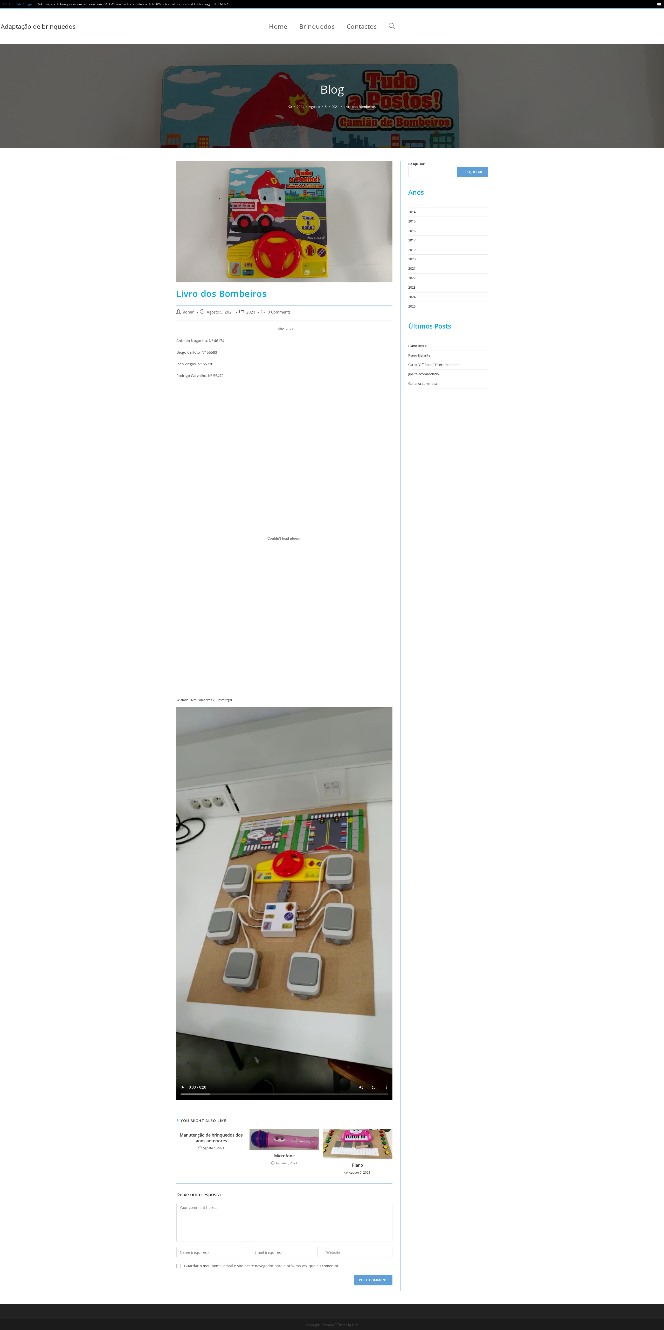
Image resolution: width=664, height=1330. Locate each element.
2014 (412, 212)
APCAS (7, 4)
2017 (412, 240)
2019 (412, 249)
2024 (412, 297)
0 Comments (279, 312)
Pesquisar (416, 164)
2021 (250, 312)
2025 (412, 306)
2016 (412, 230)
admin (189, 312)
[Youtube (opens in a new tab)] (658, 4)
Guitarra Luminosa (422, 383)
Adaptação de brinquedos (38, 26)
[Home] (290, 106)
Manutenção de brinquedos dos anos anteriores (211, 1138)
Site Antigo (24, 4)
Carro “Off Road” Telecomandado (434, 364)
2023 (412, 287)
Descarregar (224, 700)
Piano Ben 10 (418, 345)
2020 (412, 259)
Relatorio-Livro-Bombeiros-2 (195, 700)
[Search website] (392, 26)
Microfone (284, 1156)
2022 (412, 278)
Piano (357, 1165)
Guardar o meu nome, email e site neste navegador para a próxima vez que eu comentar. (262, 1265)
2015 (412, 221)
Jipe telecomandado (423, 374)
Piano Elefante (419, 355)
